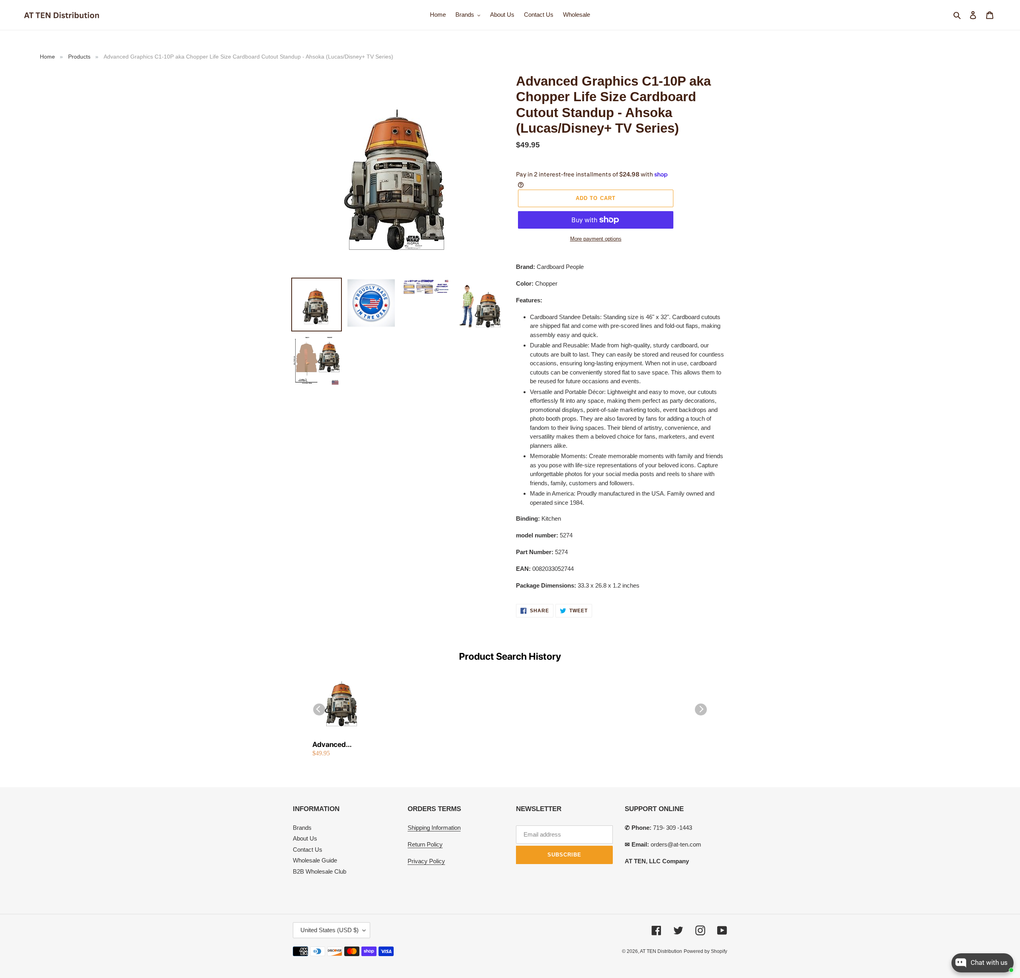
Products (79, 56)
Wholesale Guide (315, 860)
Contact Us (307, 849)
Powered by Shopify (705, 951)
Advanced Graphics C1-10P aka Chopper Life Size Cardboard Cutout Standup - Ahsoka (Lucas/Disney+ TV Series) (340, 744)
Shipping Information (434, 827)
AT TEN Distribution (661, 951)
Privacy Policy (426, 861)
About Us (305, 838)
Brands (302, 827)
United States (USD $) (329, 930)
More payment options (596, 239)
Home (47, 56)
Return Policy (425, 844)
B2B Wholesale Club (319, 871)
